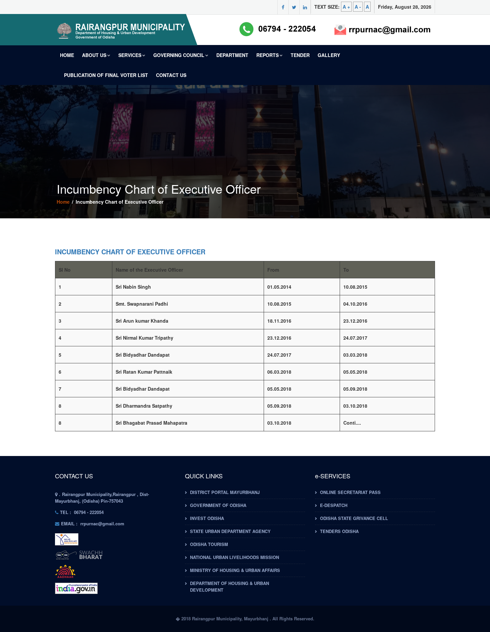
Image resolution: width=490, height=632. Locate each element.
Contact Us (171, 75)
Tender (300, 55)
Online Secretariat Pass (350, 492)
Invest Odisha (207, 518)
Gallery (329, 55)
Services (129, 55)
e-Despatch (333, 505)
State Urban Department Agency (230, 531)
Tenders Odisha (339, 531)
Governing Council (178, 55)
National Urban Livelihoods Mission (234, 557)
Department (232, 55)
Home (67, 55)
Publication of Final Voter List (106, 75)
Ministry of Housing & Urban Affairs (235, 570)
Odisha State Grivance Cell (354, 518)
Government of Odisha (218, 505)
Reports (267, 55)
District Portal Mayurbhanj (225, 492)
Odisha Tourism (209, 544)
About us (94, 55)
